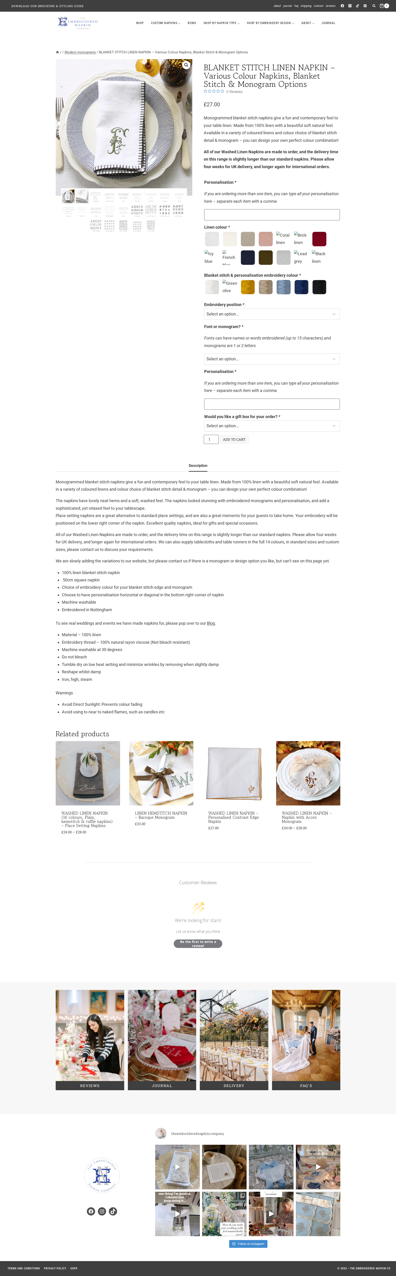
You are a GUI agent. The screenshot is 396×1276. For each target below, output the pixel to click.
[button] (186, 65)
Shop (140, 23)
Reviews (331, 6)
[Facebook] (342, 6)
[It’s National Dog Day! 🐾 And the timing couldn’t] (224, 1167)
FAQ (296, 6)
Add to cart (234, 439)
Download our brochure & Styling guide (47, 6)
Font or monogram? (223, 326)
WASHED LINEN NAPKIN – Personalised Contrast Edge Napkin (233, 817)
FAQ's (306, 1085)
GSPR (73, 1268)
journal (328, 23)
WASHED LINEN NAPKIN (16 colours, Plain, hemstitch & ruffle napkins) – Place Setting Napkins (87, 819)
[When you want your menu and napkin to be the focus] (177, 1167)
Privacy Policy (55, 1268)
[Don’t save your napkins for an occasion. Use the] (271, 1214)
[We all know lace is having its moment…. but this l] (271, 1167)
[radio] (212, 239)
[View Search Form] (374, 6)
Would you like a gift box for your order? (242, 416)
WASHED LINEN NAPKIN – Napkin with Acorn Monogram (307, 817)
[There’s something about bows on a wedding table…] (318, 1167)
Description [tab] (198, 465)
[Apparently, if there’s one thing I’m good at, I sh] (177, 1214)
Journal (287, 6)
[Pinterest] (365, 6)
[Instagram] (349, 6)
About (277, 6)
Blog (211, 623)
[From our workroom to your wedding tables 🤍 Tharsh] (318, 1214)
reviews (90, 1085)
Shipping (306, 6)
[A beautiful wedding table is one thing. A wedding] (224, 1214)
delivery (234, 1085)
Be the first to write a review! (198, 943)
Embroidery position (224, 304)
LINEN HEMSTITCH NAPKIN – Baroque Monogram (161, 815)
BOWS (192, 23)
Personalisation (220, 182)
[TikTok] (357, 6)
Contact (319, 6)
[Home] (57, 52)
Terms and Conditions (24, 1268)
